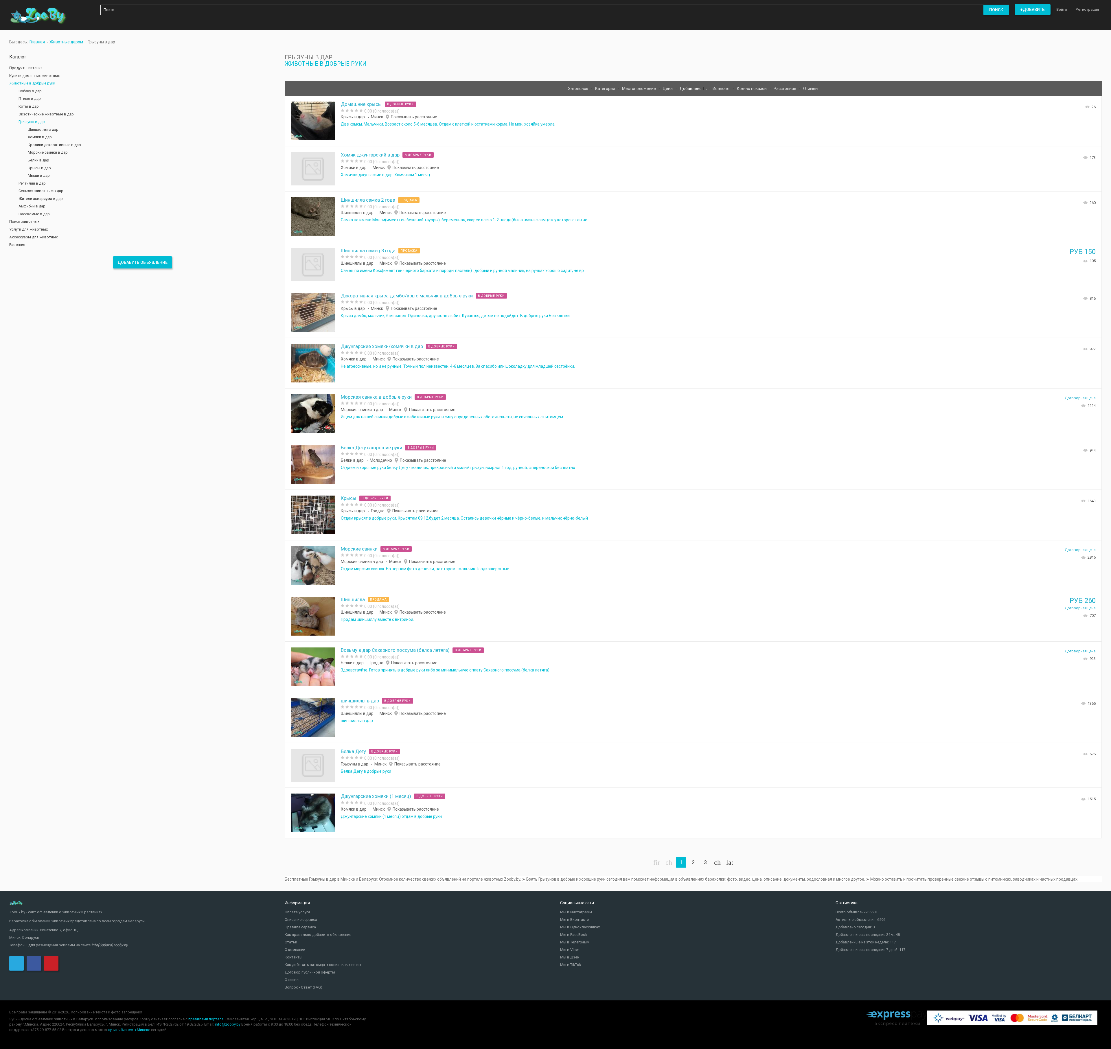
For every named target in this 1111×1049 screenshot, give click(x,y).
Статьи (291, 942)
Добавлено (691, 88)
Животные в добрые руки (326, 63)
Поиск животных (24, 221)
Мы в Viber (569, 949)
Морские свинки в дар (362, 409)
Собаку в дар (30, 91)
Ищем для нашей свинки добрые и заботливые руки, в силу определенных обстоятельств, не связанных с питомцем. (452, 417)
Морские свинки (359, 549)
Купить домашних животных (34, 75)
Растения (17, 244)
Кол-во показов (752, 88)
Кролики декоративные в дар (54, 145)
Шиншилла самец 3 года (368, 250)
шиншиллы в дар (360, 701)
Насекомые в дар (34, 214)
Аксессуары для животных (33, 237)
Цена (668, 88)
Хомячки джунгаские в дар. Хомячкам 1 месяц (385, 174)
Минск (377, 117)
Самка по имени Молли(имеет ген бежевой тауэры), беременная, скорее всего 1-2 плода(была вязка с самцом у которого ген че (464, 220)
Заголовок (578, 88)
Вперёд (717, 862)
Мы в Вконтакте (574, 919)
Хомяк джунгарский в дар (370, 155)
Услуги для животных (28, 229)
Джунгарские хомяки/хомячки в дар (382, 346)
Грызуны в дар (354, 764)
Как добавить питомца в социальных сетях (323, 964)
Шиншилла (353, 599)
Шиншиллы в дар (357, 212)
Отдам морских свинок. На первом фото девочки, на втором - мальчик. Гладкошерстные (425, 568)
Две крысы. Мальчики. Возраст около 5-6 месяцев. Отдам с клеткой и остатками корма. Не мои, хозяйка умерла (448, 124)
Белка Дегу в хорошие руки (371, 447)
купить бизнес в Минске (129, 1030)
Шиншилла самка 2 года (368, 200)
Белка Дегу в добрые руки (366, 771)
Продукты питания (26, 68)
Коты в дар (29, 106)
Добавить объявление (142, 262)
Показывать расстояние (414, 117)
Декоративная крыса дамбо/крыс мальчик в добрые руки (407, 296)
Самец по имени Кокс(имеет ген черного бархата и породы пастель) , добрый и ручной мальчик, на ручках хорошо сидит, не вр (462, 270)
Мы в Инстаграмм (576, 912)
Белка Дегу (353, 751)
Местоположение (639, 88)
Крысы (348, 498)
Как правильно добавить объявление (318, 934)
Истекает (722, 88)
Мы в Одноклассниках (580, 927)
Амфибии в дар (32, 206)
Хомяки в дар (354, 167)
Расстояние (785, 88)
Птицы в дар (30, 98)
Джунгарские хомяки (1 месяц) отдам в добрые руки (391, 816)
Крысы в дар (353, 117)
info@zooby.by (227, 1024)
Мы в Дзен (569, 957)
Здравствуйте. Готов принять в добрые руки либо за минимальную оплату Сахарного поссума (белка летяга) (445, 670)
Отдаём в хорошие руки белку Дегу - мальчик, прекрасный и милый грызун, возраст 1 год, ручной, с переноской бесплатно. (458, 467)
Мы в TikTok (570, 964)
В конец (729, 862)
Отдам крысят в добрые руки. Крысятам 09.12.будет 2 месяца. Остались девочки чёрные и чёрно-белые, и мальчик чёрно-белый (464, 518)
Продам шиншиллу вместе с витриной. (377, 619)
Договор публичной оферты (310, 972)
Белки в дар (352, 460)
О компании (295, 949)
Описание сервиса (301, 919)
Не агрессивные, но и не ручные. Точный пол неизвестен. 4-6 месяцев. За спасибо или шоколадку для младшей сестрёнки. (458, 366)
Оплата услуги (297, 912)
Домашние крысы (361, 104)
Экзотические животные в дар (46, 114)
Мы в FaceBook (573, 934)
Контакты (293, 957)
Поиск (996, 10)
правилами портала (206, 1019)
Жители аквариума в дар (41, 198)
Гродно (378, 511)
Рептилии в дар (32, 183)
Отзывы (810, 88)
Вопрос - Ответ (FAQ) (303, 987)
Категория (605, 88)
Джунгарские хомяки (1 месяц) (376, 796)
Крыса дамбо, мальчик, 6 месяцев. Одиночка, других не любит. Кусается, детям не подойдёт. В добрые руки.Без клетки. (456, 315)
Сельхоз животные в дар (41, 191)
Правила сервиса (300, 927)
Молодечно (381, 460)
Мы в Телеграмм (574, 942)
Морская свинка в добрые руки (376, 397)
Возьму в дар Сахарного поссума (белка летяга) (395, 650)
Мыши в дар (39, 175)
